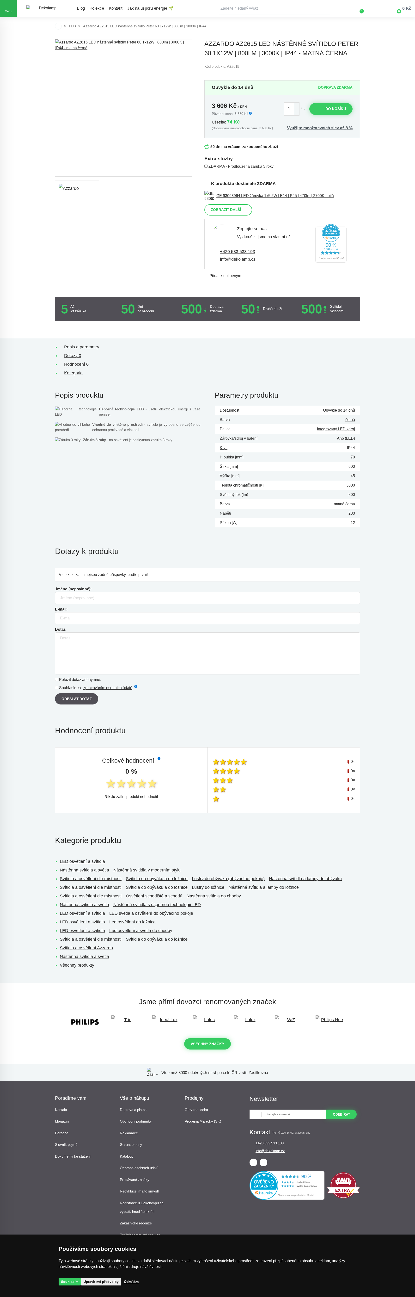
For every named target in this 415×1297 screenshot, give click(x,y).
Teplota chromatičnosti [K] (241, 485)
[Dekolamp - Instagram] (263, 1162)
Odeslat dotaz (76, 699)
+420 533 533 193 (237, 251)
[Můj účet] (375, 8)
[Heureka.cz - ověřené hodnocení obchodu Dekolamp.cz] (331, 244)
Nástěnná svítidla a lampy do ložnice (264, 887)
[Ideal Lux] (167, 1022)
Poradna (61, 1133)
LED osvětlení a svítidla (82, 861)
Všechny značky (207, 1044)
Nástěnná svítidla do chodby (214, 896)
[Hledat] (326, 8)
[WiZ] (289, 1022)
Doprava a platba (133, 1110)
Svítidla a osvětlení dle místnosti (91, 878)
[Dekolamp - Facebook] (253, 1162)
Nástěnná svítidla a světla (84, 870)
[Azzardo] (77, 193)
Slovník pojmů (66, 1145)
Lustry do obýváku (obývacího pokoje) (228, 878)
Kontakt (115, 8)
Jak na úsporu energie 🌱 (150, 8)
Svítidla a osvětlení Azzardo (86, 947)
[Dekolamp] (45, 8)
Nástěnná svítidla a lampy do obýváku (305, 878)
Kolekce (97, 8)
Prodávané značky (134, 1180)
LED (72, 26)
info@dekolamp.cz (238, 259)
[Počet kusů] (291, 109)
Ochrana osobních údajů (139, 1168)
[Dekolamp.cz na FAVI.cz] (343, 1197)
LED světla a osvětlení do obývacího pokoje (151, 913)
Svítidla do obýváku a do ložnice (157, 878)
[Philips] (85, 1022)
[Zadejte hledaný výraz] (274, 8)
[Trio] (126, 1022)
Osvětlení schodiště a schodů (154, 896)
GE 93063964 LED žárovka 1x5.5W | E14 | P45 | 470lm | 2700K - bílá (275, 196)
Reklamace (129, 1133)
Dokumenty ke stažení (73, 1156)
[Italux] (248, 1022)
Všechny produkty (77, 965)
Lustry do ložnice (208, 887)
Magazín (62, 1121)
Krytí (223, 448)
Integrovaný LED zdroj (336, 429)
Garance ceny (131, 1145)
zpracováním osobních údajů (107, 688)
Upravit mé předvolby (101, 1282)
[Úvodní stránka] (58, 26)
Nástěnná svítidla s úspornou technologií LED (157, 904)
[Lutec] (207, 1022)
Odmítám (131, 1282)
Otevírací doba (196, 1110)
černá (350, 420)
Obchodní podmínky (136, 1121)
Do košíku (335, 109)
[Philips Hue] (330, 1022)
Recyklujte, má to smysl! (139, 1191)
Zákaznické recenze (136, 1223)
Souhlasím (69, 1282)
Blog (81, 8)
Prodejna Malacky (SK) (203, 1121)
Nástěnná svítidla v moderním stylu (147, 870)
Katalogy (127, 1156)
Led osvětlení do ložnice (132, 922)
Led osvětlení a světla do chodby (140, 930)
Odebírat (341, 1114)
